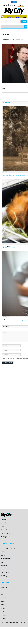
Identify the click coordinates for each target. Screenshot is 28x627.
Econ (2, 594)
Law (2, 562)
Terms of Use (5, 530)
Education (4, 552)
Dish (2, 591)
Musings (3, 605)
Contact (3, 526)
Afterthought (5, 587)
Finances (4, 598)
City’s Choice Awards (8, 548)
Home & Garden (6, 559)
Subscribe (4, 519)
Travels (3, 618)
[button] (25, 26)
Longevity (4, 565)
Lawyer (3, 601)
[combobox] (11, 21)
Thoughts (4, 615)
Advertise (4, 523)
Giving (3, 555)
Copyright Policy (6, 537)
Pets (2, 569)
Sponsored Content (8, 39)
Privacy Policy (5, 533)
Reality (3, 608)
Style (2, 611)
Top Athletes (5, 572)
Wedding (4, 576)
